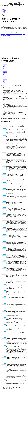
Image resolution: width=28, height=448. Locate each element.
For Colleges (3, 435)
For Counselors (4, 434)
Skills (4, 67)
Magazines (3, 436)
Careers (3, 11)
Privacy (5, 446)
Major (4, 419)
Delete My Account (5, 437)
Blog (2, 438)
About (2, 430)
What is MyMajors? (5, 432)
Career (4, 425)
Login (3, 15)
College (4, 422)
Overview (5, 64)
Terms (2, 446)
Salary (4, 68)
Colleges (4, 10)
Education (5, 65)
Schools (4, 66)
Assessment (4, 7)
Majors (3, 9)
